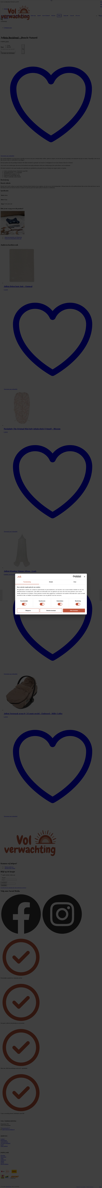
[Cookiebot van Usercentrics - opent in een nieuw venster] (74, 576)
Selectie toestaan (51, 610)
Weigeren (28, 610)
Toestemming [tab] (27, 582)
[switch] (42, 604)
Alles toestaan (74, 610)
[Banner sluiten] (84, 576)
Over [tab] (75, 582)
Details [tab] (51, 582)
